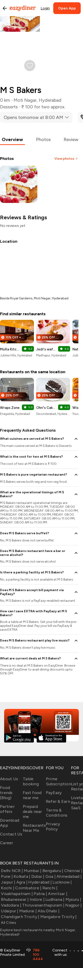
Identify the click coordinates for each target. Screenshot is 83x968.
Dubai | (37, 876)
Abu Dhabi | (48, 910)
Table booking (31, 781)
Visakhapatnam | (17, 893)
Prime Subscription (58, 781)
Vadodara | (11, 905)
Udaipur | (9, 910)
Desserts (9, 107)
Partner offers (7, 809)
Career (6, 842)
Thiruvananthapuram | (43, 905)
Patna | (40, 893)
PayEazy (54, 792)
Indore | (37, 899)
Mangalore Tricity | (58, 916)
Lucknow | (62, 882)
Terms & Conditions (57, 813)
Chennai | (73, 870)
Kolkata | (22, 876)
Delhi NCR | (12, 870)
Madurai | (28, 910)
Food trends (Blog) (6, 792)
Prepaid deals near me (32, 811)
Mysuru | (73, 899)
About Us (9, 778)
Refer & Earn (58, 801)
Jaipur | (8, 882)
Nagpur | (73, 905)
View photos (64, 159)
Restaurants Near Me (34, 828)
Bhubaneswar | (15, 899)
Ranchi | (49, 887)
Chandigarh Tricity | (20, 916)
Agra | (21, 882)
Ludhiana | (55, 899)
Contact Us (11, 834)
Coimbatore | (28, 887)
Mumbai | (32, 870)
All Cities (8, 922)
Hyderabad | (40, 882)
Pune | (7, 876)
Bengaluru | (52, 870)
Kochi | (7, 887)
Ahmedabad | (69, 876)
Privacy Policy (53, 826)
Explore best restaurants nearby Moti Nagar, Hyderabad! (38, 932)
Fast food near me (32, 795)
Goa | (50, 876)
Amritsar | (57, 893)
